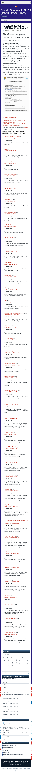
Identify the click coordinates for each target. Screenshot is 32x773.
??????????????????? (10, 475)
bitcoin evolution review (10, 363)
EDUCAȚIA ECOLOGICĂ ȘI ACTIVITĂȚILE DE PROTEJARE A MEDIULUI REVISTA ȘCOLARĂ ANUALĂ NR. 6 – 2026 (16, 728)
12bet (6, 288)
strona (6, 403)
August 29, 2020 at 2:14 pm (11, 289)
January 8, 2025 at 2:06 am (11, 606)
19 (23, 662)
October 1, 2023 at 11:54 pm (11, 404)
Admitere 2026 (6, 737)
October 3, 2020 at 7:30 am (11, 377)
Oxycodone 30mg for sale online (12, 351)
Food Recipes (8, 580)
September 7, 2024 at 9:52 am (12, 490)
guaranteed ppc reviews (10, 174)
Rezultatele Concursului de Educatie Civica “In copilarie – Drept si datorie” (14, 121)
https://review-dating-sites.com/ (12, 136)
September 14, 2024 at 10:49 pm (12, 506)
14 (4, 662)
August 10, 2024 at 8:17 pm (11, 448)
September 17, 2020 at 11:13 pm (12, 340)
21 (4, 664)
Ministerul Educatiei (8, 747)
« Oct (4, 667)
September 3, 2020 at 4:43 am (12, 314)
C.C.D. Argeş (6, 749)
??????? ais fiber (9, 432)
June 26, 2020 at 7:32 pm (10, 188)
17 (16, 662)
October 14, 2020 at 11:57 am (11, 391)
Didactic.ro (6, 752)
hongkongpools (8, 250)
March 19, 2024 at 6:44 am (11, 418)
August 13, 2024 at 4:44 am (11, 462)
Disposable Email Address (11, 187)
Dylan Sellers (8, 262)
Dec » (7, 667)
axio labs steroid (8, 161)
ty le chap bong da (9, 338)
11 (19, 660)
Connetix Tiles (8, 489)
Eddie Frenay (8, 325)
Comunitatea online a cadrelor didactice (13, 754)
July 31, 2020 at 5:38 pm (10, 226)
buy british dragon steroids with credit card (14, 313)
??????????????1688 (10, 632)
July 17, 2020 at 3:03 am (10, 201)
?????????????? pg (9, 604)
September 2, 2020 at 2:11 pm (12, 302)
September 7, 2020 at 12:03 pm (12, 327)
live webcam (7, 566)
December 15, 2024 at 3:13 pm (12, 553)
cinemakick (7, 595)
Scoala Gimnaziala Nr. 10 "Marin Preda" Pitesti (16, 11)
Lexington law (8, 275)
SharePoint (18, 770)
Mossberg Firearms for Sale (11, 390)
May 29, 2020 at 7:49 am (10, 150)
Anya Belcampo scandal (10, 417)
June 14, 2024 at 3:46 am (10, 434)
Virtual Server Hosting (10, 770)
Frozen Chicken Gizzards (10, 446)
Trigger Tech (7, 504)
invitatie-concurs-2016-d (9, 117)
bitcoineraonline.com (9, 376)
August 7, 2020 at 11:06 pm (11, 264)
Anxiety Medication (9, 224)
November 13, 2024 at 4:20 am (12, 537)
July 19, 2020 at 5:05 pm (10, 213)
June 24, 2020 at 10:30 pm (11, 176)
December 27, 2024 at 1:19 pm (12, 581)
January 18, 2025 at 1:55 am (11, 620)
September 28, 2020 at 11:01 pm (12, 365)
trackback (26, 127)
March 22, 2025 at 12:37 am (11, 634)
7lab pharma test (8, 199)
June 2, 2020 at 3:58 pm (10, 163)
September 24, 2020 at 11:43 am (12, 352)
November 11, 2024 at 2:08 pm (12, 523)
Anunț (4, 739)
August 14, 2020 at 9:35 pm (11, 276)
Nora (6, 149)
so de (6, 300)
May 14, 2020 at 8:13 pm (10, 138)
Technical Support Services (24, 768)
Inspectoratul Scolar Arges (9, 745)
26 (23, 664)
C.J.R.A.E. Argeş (7, 750)
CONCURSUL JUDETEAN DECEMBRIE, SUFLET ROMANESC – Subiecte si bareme (14, 124)
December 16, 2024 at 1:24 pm (12, 567)
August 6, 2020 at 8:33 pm (11, 251)
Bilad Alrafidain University (10, 618)
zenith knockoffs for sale (10, 212)
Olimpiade (5, 756)
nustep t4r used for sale (10, 551)
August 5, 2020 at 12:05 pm (11, 239)
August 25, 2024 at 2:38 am (11, 476)
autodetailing (8, 461)
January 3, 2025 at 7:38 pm (11, 597)
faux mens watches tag (10, 237)
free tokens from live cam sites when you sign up (16, 520)
